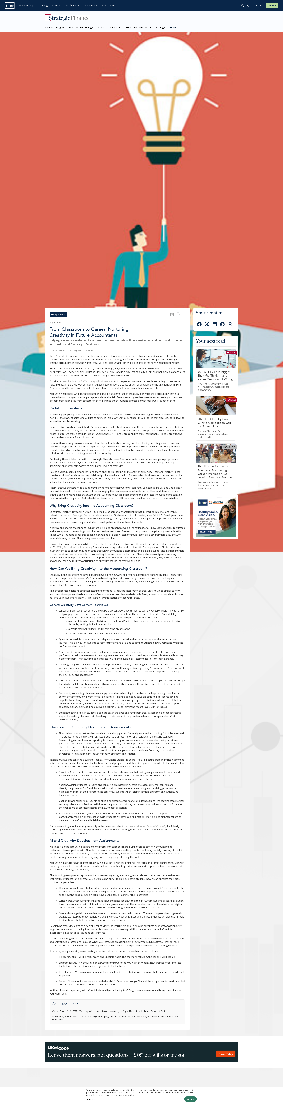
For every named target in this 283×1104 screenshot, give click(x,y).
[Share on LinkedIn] (214, 325)
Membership (26, 5)
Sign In (258, 5)
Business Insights (54, 27)
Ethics (101, 27)
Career (56, 5)
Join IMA (272, 5)
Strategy (160, 27)
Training (43, 5)
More (173, 27)
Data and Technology (81, 27)
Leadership (115, 27)
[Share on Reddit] (222, 325)
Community (90, 5)
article (86, 515)
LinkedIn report (106, 544)
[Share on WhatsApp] (230, 325)
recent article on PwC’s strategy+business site (87, 381)
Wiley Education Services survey (74, 547)
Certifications (72, 5)
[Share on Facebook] (199, 325)
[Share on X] (207, 325)
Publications (108, 5)
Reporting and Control (138, 27)
